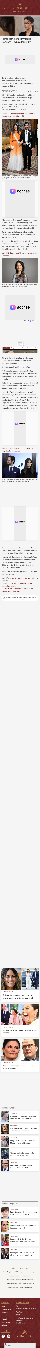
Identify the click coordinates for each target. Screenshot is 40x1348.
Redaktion (4, 1319)
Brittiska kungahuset (20, 1272)
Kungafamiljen (8, 991)
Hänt (32, 408)
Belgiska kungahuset (27, 1279)
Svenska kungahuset (8, 1272)
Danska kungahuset (14, 1275)
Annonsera (27, 1343)
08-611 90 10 (20, 1314)
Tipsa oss (19, 1343)
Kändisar (4, 1316)
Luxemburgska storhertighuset (26, 1283)
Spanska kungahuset (26, 1275)
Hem (3, 1306)
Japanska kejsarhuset (13, 1287)
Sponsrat (12, 1343)
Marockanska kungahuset (14, 1291)
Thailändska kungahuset (26, 1287)
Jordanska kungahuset (11, 1283)
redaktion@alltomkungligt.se (26, 1308)
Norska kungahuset (32, 1272)
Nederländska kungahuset (14, 1279)
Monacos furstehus (27, 1291)
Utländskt (13, 1113)
